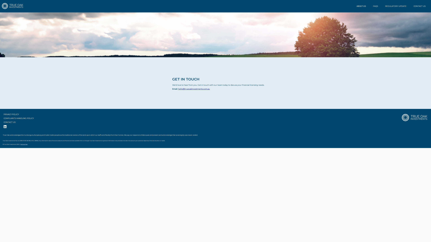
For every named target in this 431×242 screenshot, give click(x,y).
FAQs (375, 6)
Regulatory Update (395, 6)
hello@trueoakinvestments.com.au (194, 89)
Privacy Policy (11, 114)
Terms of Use (24, 144)
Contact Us (420, 6)
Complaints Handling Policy (19, 118)
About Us (361, 6)
